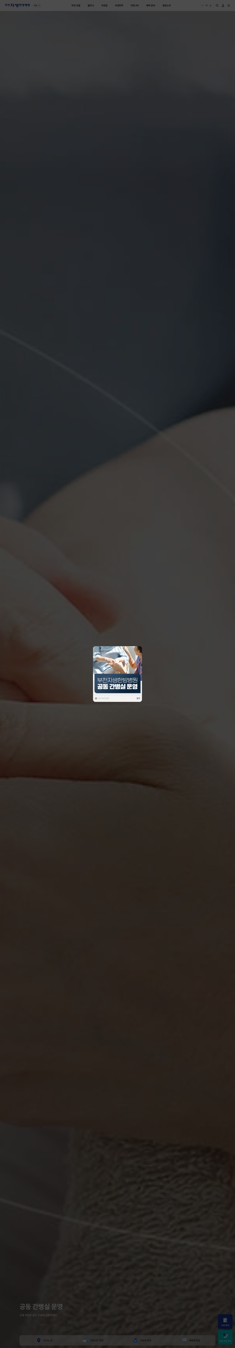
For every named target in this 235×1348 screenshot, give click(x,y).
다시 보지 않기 (103, 698)
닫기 (138, 698)
